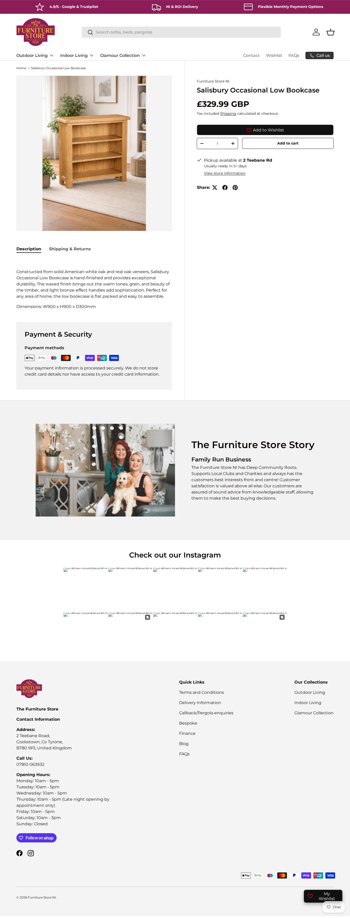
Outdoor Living (32, 55)
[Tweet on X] (215, 187)
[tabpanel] (94, 284)
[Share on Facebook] (225, 187)
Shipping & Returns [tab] (70, 248)
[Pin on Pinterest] (235, 187)
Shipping (228, 113)
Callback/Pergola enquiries (206, 712)
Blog (184, 743)
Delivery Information (200, 702)
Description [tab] (28, 248)
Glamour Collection (120, 55)
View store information (224, 173)
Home (21, 68)
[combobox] (181, 32)
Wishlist (274, 55)
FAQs (294, 55)
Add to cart (287, 143)
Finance (187, 733)
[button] (330, 32)
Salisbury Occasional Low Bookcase (58, 68)
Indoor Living (74, 55)
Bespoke (188, 723)
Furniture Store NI (213, 81)
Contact (251, 55)
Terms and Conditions (201, 692)
